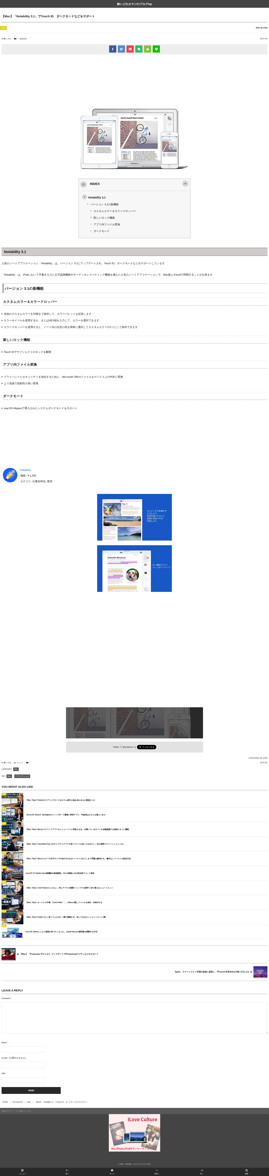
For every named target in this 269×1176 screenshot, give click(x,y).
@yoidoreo (128, 747)
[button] (185, 184)
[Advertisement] (134, 79)
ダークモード (101, 231)
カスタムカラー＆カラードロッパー (115, 211)
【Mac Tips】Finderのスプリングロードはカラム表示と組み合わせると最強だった (60, 800)
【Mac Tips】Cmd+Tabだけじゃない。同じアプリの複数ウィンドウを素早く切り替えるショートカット (69, 888)
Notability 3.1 (97, 197)
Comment (6, 998)
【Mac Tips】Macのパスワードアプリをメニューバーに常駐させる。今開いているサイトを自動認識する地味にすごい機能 (77, 829)
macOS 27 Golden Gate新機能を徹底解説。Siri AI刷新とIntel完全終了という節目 (60, 873)
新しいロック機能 (104, 217)
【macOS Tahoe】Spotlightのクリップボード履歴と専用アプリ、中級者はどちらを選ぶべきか (66, 815)
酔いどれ (7, 39)
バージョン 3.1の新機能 (104, 204)
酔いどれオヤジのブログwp (134, 4)
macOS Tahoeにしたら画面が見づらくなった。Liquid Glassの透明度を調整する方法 (61, 932)
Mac (3, 28)
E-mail (4, 1058)
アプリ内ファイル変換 (107, 224)
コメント (20, 763)
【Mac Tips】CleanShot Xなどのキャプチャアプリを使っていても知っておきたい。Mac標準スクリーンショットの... (75, 844)
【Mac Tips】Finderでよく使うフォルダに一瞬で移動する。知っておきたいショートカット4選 (66, 917)
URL (3, 1073)
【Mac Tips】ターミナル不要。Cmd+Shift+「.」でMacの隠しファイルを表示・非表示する (64, 902)
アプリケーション (22, 776)
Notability (25, 470)
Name (4, 1042)
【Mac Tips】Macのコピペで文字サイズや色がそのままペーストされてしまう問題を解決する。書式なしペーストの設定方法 (78, 859)
